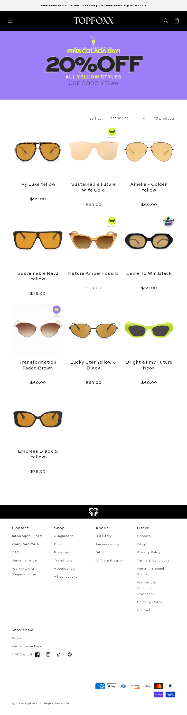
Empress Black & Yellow (38, 454)
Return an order (25, 560)
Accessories (64, 568)
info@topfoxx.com (27, 536)
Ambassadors (107, 544)
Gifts (99, 552)
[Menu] (10, 20)
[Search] (166, 20)
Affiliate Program (109, 560)
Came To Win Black (149, 273)
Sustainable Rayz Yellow (38, 276)
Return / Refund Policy (150, 571)
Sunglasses (64, 536)
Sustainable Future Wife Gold (93, 187)
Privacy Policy (148, 552)
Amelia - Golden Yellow (149, 187)
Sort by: (96, 118)
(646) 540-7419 (25, 544)
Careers (144, 536)
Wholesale (20, 638)
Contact (143, 610)
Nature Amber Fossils (93, 273)
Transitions (63, 560)
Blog (141, 544)
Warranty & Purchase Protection (146, 588)
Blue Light (62, 544)
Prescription (64, 552)
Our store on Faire (27, 646)
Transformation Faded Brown (37, 365)
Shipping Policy (149, 602)
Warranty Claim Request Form (24, 571)
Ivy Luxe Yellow (38, 184)
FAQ (16, 552)
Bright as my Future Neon (149, 365)
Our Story (103, 536)
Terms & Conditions (153, 560)
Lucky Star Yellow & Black (93, 365)
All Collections (66, 576)
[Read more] (94, 512)
